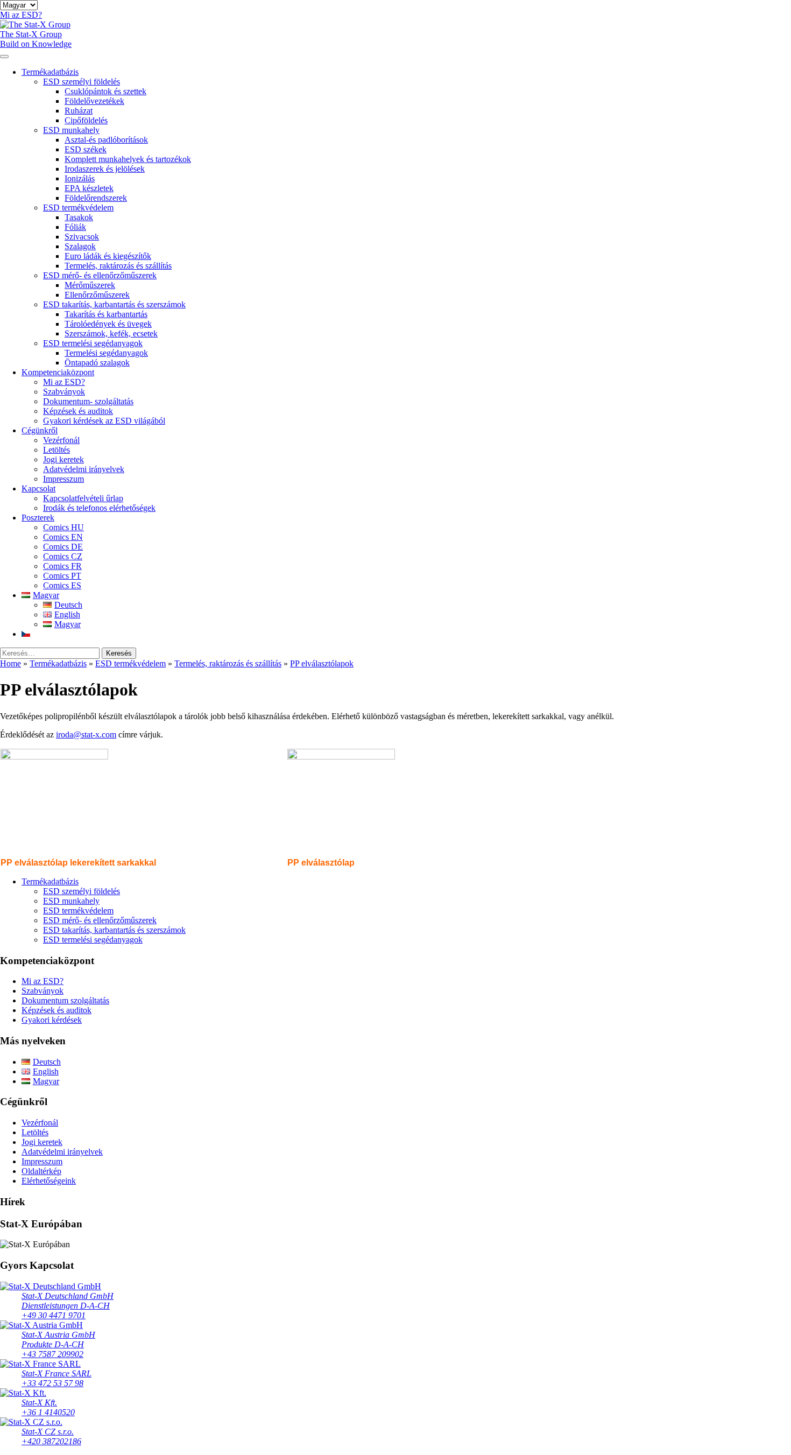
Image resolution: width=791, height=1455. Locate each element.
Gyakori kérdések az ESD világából (104, 420)
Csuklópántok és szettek (105, 91)
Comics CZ (62, 556)
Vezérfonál (61, 440)
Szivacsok (82, 236)
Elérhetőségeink (49, 1180)
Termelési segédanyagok (106, 352)
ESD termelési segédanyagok (93, 343)
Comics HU (63, 527)
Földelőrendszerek (96, 197)
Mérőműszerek (90, 285)
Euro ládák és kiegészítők (108, 256)
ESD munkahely (71, 130)
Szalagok (80, 246)
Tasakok (79, 217)
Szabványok (64, 391)
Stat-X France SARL (56, 1373)
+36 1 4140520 (48, 1412)
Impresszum (63, 478)
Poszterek (38, 517)
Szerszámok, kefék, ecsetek (111, 333)
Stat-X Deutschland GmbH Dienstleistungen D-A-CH (68, 1300)
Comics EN (63, 537)
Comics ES (62, 585)
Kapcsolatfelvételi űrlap (83, 498)
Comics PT (62, 575)
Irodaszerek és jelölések (105, 168)
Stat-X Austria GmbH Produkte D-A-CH (58, 1339)
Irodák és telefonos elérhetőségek (99, 507)
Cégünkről (40, 430)
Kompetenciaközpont (58, 372)
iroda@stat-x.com (86, 734)
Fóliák (75, 226)
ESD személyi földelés (81, 81)
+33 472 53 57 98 (52, 1383)
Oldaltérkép (41, 1171)
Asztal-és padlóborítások (106, 139)
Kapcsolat (38, 488)
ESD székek (86, 149)
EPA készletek (89, 188)
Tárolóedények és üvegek (108, 323)
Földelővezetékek (94, 101)
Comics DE (63, 546)
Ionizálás (80, 178)
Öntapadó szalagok (97, 362)
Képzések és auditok (78, 411)
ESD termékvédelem (78, 207)
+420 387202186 (51, 1441)
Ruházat (79, 110)
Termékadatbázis (50, 71)
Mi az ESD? (64, 381)
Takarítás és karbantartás (106, 314)
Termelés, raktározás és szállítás (118, 265)
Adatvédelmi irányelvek (83, 469)
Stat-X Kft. (39, 1402)
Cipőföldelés (86, 120)
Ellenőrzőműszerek (97, 294)
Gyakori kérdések (52, 1019)
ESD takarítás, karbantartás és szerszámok (114, 304)
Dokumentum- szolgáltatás (88, 401)
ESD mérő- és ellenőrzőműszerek (100, 275)
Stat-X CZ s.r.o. (48, 1431)
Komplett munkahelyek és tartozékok (128, 159)
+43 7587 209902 (52, 1354)
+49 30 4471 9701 (54, 1315)
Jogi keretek (63, 459)
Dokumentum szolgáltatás (65, 1000)
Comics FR (62, 566)
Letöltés (56, 449)
